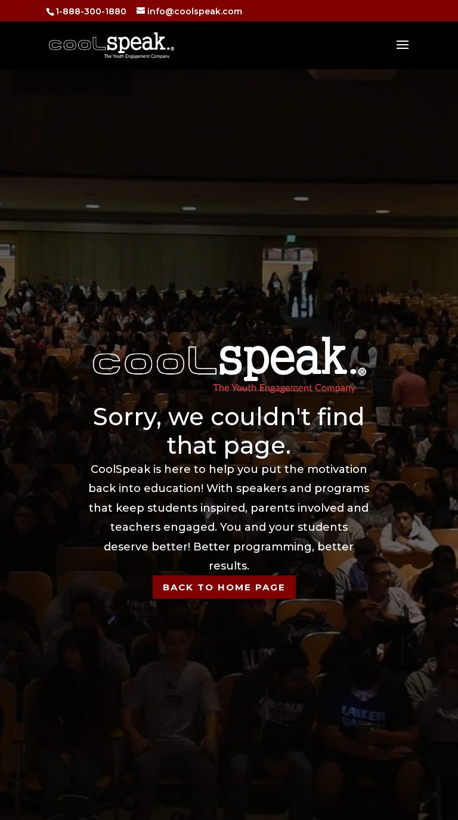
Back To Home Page (224, 587)
